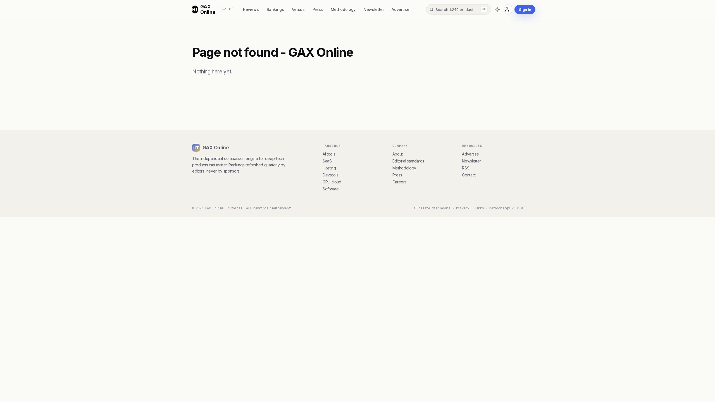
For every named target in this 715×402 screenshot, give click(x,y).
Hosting (329, 168)
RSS (465, 168)
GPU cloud (332, 182)
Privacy (462, 208)
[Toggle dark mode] (498, 9)
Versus (298, 9)
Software (331, 188)
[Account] (508, 9)
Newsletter (373, 9)
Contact (469, 175)
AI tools (329, 154)
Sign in (525, 9)
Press (318, 9)
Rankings (275, 9)
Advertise (400, 9)
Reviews (251, 9)
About (397, 154)
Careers (399, 182)
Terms (479, 208)
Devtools (330, 175)
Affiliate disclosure (432, 208)
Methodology (343, 9)
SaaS (327, 161)
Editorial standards (408, 161)
